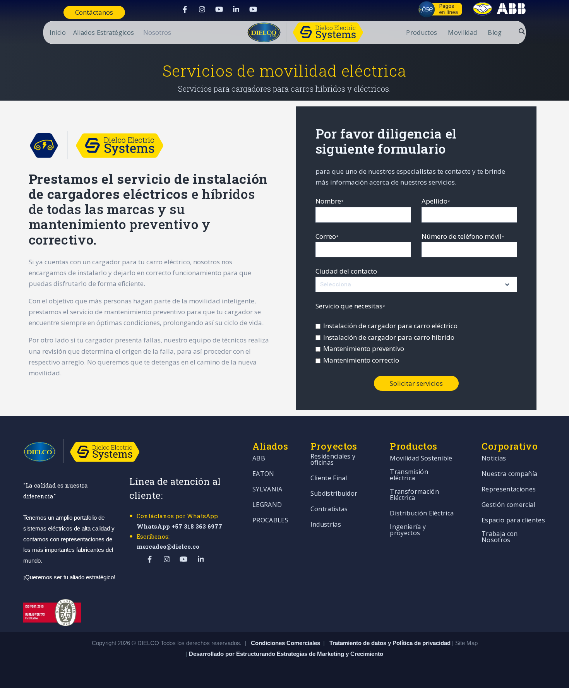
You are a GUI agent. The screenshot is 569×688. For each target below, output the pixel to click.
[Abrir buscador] (522, 31)
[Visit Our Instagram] (202, 9)
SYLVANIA (267, 489)
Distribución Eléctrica (422, 513)
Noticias (494, 458)
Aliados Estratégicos (103, 33)
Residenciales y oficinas (333, 460)
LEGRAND (267, 505)
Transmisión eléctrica (409, 475)
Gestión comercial (508, 505)
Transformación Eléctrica (414, 495)
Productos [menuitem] (421, 33)
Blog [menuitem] (495, 33)
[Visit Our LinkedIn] (236, 9)
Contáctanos (94, 12)
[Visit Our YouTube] (219, 9)
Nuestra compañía (509, 474)
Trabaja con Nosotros (500, 537)
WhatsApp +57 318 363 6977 (179, 526)
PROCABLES (270, 520)
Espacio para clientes (513, 520)
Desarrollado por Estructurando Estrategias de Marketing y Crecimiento (286, 653)
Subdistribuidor (334, 494)
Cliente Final (328, 478)
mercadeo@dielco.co (168, 546)
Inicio (58, 33)
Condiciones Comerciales (285, 643)
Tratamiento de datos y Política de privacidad (390, 643)
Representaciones (509, 489)
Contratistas (329, 509)
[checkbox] (416, 343)
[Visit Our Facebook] (185, 9)
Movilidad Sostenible (421, 458)
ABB (258, 458)
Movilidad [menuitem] (462, 33)
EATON (263, 474)
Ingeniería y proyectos (408, 530)
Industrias (325, 525)
